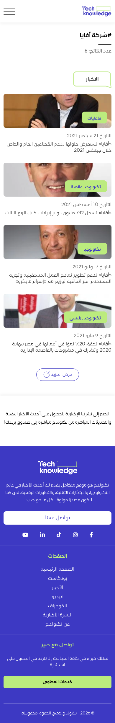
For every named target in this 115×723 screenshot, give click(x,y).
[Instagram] (75, 535)
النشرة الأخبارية (58, 615)
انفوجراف (57, 606)
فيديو (57, 597)
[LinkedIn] (42, 535)
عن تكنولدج (57, 624)
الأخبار (57, 587)
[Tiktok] (59, 535)
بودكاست (57, 578)
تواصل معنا (57, 518)
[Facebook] (91, 535)
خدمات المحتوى (57, 682)
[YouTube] (25, 535)
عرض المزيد (61, 374)
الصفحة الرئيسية (57, 569)
